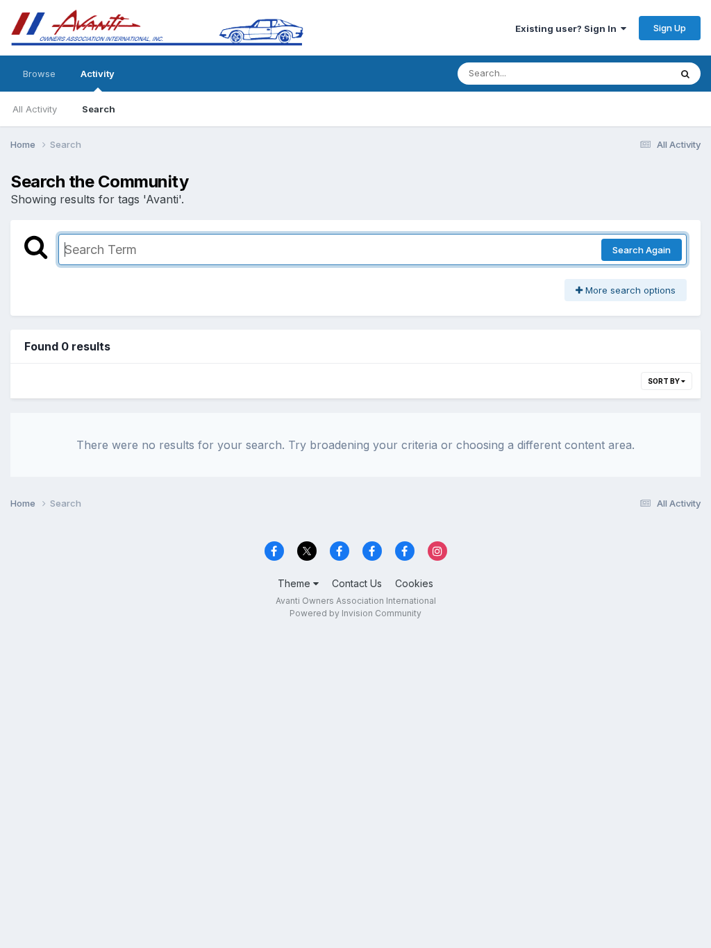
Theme (295, 583)
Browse (39, 73)
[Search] (685, 73)
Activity (98, 73)
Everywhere (627, 73)
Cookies (414, 583)
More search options (629, 290)
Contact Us (357, 583)
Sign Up (669, 27)
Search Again (641, 249)
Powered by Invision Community (355, 613)
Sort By (664, 381)
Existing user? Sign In (568, 28)
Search (98, 109)
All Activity (34, 109)
